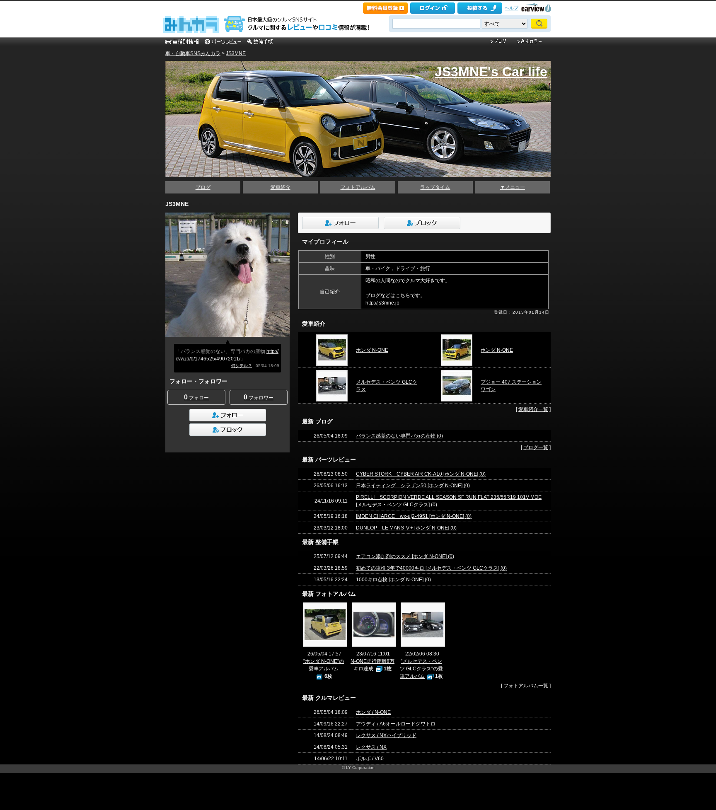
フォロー (196, 397)
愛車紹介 (280, 187)
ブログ (203, 187)
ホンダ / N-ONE (373, 712)
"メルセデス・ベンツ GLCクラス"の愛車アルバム (421, 668)
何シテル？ (241, 365)
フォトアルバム (358, 187)
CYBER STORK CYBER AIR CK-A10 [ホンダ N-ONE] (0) (421, 474)
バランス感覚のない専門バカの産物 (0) (399, 436)
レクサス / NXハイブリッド (386, 735)
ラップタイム (435, 187)
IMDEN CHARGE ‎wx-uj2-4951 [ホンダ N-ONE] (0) (414, 516)
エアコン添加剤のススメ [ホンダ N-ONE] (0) (405, 556)
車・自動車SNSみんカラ (192, 53)
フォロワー (258, 397)
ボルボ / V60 (370, 759)
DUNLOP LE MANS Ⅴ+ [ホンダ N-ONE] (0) (406, 528)
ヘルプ (511, 7)
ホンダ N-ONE (372, 350)
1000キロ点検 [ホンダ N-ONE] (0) (393, 580)
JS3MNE (236, 53)
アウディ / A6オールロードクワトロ (395, 724)
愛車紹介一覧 (533, 409)
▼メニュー (512, 187)
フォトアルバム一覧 (525, 686)
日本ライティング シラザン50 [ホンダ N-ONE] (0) (413, 485)
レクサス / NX (371, 747)
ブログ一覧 (535, 447)
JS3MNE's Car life (491, 71)
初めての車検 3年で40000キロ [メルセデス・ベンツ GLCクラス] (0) (431, 568)
